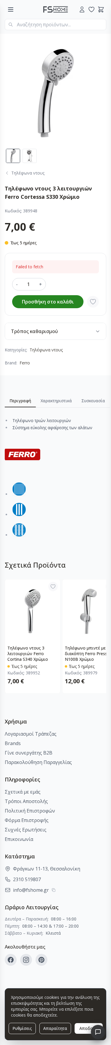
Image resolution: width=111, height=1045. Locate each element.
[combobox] (55, 24)
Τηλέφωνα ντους (46, 350)
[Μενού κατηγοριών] (11, 9)
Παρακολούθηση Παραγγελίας (38, 762)
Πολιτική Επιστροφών (30, 810)
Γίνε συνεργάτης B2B (28, 753)
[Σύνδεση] (82, 9)
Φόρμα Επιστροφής (27, 820)
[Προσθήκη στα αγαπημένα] (93, 302)
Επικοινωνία (19, 839)
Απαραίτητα (55, 1028)
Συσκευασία (93, 400)
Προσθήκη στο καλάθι (48, 301)
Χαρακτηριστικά (56, 400)
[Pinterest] (41, 960)
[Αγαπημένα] (91, 9)
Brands (13, 743)
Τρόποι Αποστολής (26, 801)
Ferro (25, 363)
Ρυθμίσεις (22, 1028)
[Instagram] (26, 960)
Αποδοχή (88, 1028)
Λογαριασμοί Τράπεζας (31, 734)
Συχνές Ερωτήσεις (25, 829)
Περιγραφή (20, 400)
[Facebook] (11, 960)
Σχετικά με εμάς (23, 792)
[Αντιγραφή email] (53, 890)
